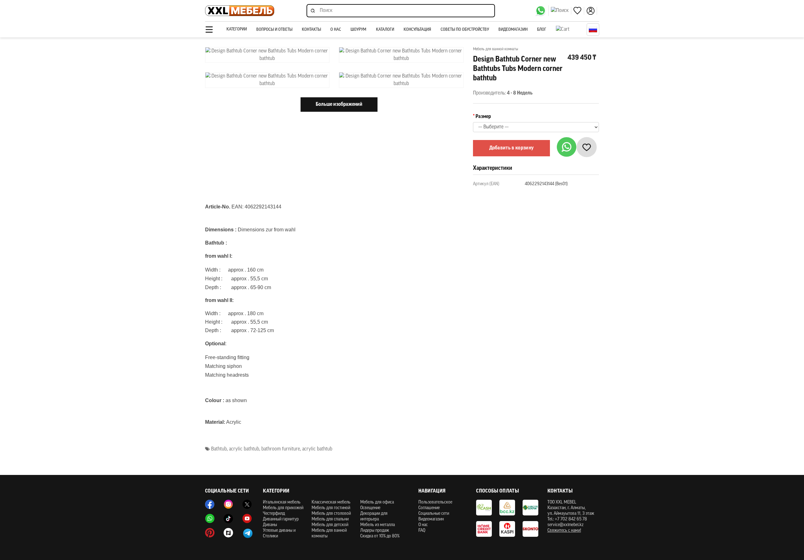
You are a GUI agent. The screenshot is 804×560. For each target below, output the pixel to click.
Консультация (417, 30)
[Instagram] (228, 504)
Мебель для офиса (377, 502)
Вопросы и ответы (274, 30)
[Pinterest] (210, 532)
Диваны (270, 525)
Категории (236, 29)
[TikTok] (228, 518)
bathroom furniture (280, 449)
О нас (335, 30)
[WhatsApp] (542, 10)
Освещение (370, 508)
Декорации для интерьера (374, 516)
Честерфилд (274, 513)
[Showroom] (228, 532)
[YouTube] (247, 518)
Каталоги (385, 30)
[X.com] (247, 504)
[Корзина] (570, 29)
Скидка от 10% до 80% (379, 536)
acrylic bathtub (244, 449)
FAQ (421, 530)
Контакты (311, 30)
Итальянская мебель (282, 502)
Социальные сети (433, 513)
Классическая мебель (331, 502)
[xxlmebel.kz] (239, 10)
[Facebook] (210, 504)
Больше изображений (339, 104)
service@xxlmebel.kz (565, 525)
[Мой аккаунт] (591, 11)
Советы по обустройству (465, 30)
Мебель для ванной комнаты (329, 533)
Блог (541, 30)
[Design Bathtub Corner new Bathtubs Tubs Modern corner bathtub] (267, 54)
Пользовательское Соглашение (435, 505)
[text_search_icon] (561, 10)
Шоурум (358, 30)
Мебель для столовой (331, 513)
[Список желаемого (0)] (578, 11)
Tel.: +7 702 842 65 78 (567, 519)
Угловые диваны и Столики (279, 533)
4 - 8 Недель (520, 93)
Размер (483, 116)
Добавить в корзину (511, 148)
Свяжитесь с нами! (564, 530)
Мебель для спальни (330, 519)
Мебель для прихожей (283, 508)
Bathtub (219, 449)
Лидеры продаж (374, 530)
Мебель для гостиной (331, 508)
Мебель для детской (330, 525)
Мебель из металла (377, 525)
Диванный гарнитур (281, 519)
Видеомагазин (513, 30)
